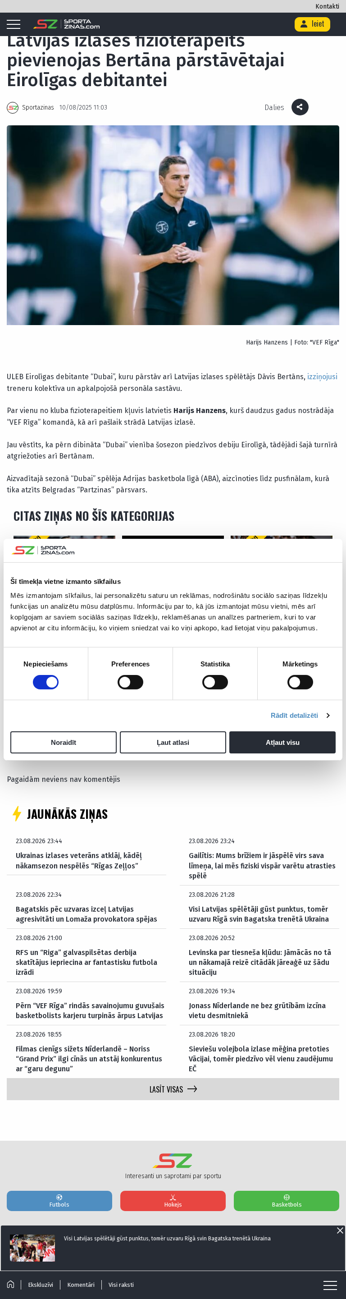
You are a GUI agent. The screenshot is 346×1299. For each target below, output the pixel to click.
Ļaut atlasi (173, 742)
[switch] (130, 682)
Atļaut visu (283, 742)
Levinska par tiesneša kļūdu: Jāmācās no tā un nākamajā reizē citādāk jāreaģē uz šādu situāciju (260, 962)
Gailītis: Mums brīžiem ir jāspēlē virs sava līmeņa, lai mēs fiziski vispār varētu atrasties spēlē (262, 865)
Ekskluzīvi (40, 1284)
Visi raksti (121, 1284)
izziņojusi (322, 376)
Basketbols (287, 1204)
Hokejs (173, 1204)
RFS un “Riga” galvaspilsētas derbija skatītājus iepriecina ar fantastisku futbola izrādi (86, 962)
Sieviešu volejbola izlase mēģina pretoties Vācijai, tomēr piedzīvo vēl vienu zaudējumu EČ (261, 1059)
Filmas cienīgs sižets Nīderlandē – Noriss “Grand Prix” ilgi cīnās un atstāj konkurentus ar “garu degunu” (89, 1059)
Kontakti (327, 6)
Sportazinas (38, 107)
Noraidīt (63, 742)
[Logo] (66, 24)
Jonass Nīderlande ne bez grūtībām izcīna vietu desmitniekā (257, 1010)
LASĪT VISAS (166, 1089)
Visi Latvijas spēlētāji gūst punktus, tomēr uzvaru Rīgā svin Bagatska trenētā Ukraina (259, 914)
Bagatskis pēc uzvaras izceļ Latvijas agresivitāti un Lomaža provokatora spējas (86, 914)
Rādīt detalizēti (295, 715)
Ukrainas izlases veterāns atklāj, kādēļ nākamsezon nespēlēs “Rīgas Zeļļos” (79, 860)
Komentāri (81, 1284)
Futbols (59, 1204)
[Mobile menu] (16, 25)
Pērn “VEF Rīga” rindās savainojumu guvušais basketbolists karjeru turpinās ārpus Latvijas (90, 1010)
